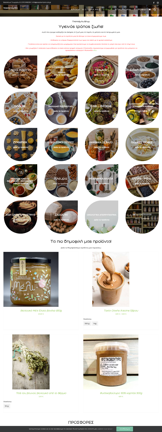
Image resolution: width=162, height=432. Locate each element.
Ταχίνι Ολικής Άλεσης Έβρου (121, 310)
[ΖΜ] (20, 129)
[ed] (142, 56)
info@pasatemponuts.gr (41, 2)
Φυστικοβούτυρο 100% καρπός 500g (121, 393)
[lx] (101, 129)
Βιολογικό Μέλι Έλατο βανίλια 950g (41, 310)
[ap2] (61, 56)
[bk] (61, 93)
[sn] (20, 93)
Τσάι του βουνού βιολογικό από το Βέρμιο (41, 393)
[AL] (101, 165)
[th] (101, 93)
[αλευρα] (61, 165)
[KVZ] (61, 129)
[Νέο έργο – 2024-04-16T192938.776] (142, 93)
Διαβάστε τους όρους (104, 429)
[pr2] (101, 56)
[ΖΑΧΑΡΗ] (61, 201)
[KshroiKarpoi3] (20, 56)
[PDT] (142, 129)
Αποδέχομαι (125, 429)
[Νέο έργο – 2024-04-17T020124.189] (142, 201)
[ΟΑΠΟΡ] (101, 201)
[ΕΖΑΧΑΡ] (20, 201)
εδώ (95, 50)
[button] (155, 9)
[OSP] (142, 165)
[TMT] (20, 165)
